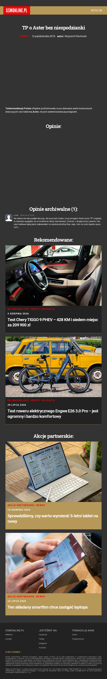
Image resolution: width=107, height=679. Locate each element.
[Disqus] (53, 165)
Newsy (25, 36)
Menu (95, 10)
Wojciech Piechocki (76, 36)
